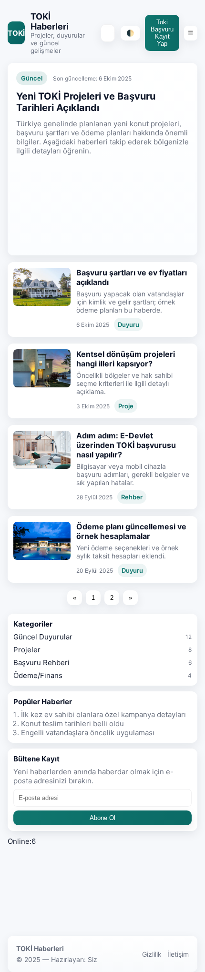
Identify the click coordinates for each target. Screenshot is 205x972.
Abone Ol (102, 817)
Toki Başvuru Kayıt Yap (162, 33)
